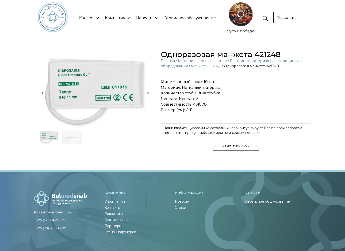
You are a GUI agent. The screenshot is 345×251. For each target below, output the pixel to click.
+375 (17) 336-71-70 (49, 220)
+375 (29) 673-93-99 (50, 228)
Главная (168, 61)
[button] (42, 93)
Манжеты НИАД (206, 66)
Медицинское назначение (202, 61)
